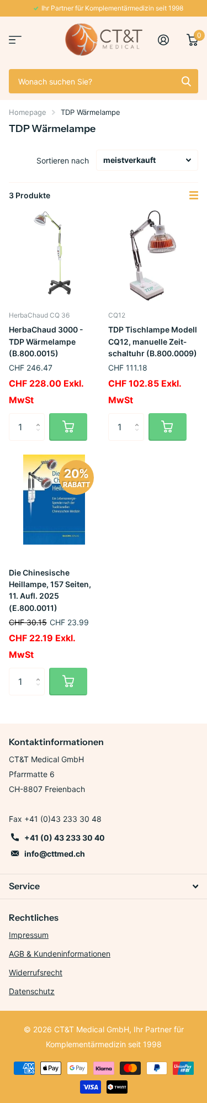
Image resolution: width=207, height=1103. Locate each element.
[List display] (193, 195)
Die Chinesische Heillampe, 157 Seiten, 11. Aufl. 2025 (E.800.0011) (50, 590)
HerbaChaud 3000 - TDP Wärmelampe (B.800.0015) (46, 341)
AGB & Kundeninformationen (59, 953)
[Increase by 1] (40, 417)
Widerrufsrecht (35, 972)
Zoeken (186, 81)
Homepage (27, 112)
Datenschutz (32, 991)
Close (103, 886)
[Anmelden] (168, 40)
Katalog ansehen (15, 39)
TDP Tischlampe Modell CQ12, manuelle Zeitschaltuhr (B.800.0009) (152, 341)
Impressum (29, 935)
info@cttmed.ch (54, 853)
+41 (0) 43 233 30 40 (64, 837)
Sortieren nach (62, 160)
